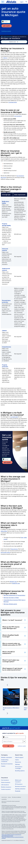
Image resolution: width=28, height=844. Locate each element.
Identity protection (20, 788)
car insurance (18, 116)
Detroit (5, 57)
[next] (7, 713)
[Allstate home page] (11, 2)
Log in (21, 2)
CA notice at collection (16, 797)
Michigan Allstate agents (10, 604)
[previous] (7, 685)
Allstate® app (13, 581)
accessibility (4, 799)
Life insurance (5, 784)
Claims (17, 759)
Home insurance (5, 782)
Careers (3, 766)
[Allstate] (2, 36)
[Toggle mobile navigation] (3, 1)
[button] (26, 2)
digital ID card (16, 583)
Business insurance (20, 786)
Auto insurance (7, 36)
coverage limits (12, 102)
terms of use (4, 797)
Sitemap (17, 764)
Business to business (7, 763)
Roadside (17, 791)
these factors (14, 549)
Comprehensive (6, 346)
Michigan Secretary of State (11, 597)
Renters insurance (6, 787)
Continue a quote (6, 31)
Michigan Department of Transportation (14, 595)
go (8, 746)
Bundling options (20, 770)
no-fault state (14, 416)
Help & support (19, 757)
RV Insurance (18, 784)
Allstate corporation (6, 757)
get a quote (6, 25)
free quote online (5, 552)
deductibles (4, 531)
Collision (4, 330)
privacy (9, 797)
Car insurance (5, 780)
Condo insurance (5, 789)
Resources (18, 762)
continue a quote (22, 746)
